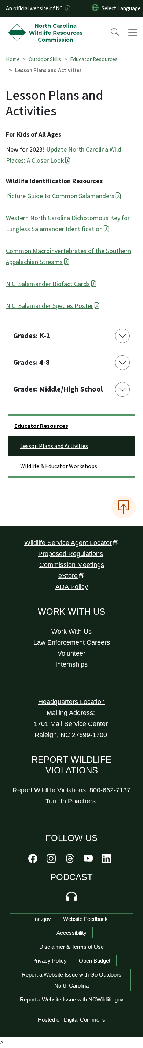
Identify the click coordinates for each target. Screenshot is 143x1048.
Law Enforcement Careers (71, 642)
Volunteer (71, 653)
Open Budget (94, 961)
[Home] (47, 25)
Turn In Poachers (70, 801)
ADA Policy (71, 586)
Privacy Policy (49, 961)
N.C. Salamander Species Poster (49, 306)
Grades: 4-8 (31, 363)
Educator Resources (94, 59)
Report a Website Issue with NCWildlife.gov (72, 999)
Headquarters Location (71, 702)
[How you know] (67, 8)
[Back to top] (123, 507)
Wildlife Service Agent (68, 543)
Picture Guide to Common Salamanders (60, 196)
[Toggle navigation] (132, 32)
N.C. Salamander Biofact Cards (48, 284)
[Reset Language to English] (95, 8)
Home (13, 59)
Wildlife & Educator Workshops (58, 466)
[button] (110, 32)
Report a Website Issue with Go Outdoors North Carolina (71, 980)
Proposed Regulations (70, 554)
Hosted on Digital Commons (71, 1019)
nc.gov (43, 919)
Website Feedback (85, 919)
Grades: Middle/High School (58, 389)
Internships (71, 664)
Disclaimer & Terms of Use (71, 947)
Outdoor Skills (45, 59)
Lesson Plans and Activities (54, 446)
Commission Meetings (71, 565)
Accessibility (71, 933)
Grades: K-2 (31, 336)
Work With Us (71, 631)
